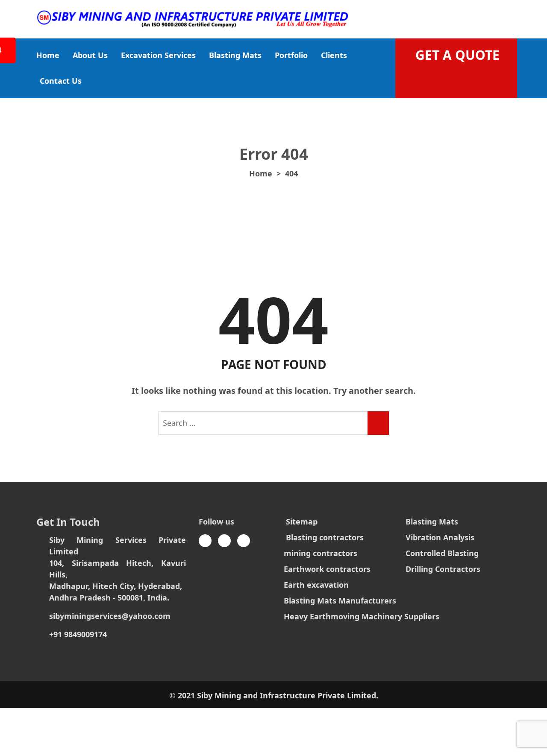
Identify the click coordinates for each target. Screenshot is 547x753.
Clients (334, 55)
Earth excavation (316, 585)
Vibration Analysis (440, 537)
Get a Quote (457, 55)
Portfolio (291, 55)
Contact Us (61, 81)
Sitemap (302, 521)
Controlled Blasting (442, 553)
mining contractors (320, 553)
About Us (90, 55)
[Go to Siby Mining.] (260, 173)
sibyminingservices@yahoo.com (110, 616)
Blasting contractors (325, 537)
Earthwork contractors (327, 569)
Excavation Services (158, 55)
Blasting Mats (235, 55)
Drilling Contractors (443, 569)
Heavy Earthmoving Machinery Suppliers (361, 616)
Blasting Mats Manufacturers (340, 600)
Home (47, 55)
